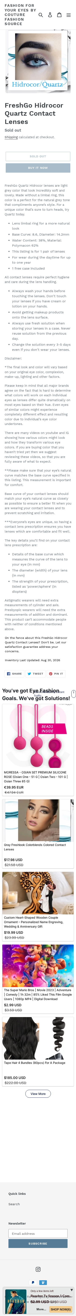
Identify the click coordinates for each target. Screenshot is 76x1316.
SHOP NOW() (61, 1309)
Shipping (11, 137)
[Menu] (68, 15)
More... (41, 1309)
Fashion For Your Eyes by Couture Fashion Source (20, 14)
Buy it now (38, 167)
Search (14, 1204)
